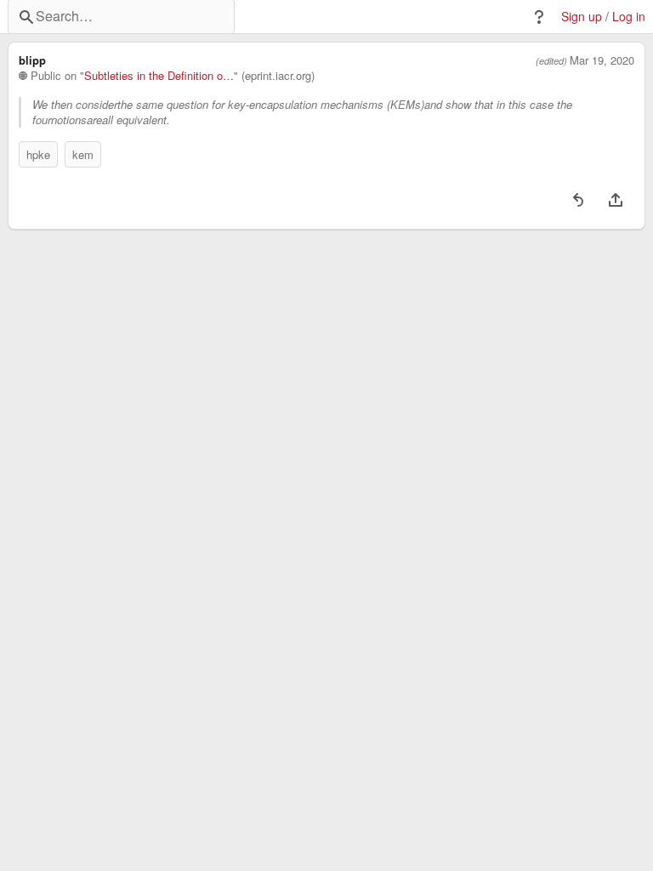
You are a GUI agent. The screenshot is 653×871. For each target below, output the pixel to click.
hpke (38, 154)
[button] (539, 17)
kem (83, 154)
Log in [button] (628, 17)
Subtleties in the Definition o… (159, 75)
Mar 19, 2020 (602, 60)
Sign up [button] (581, 17)
